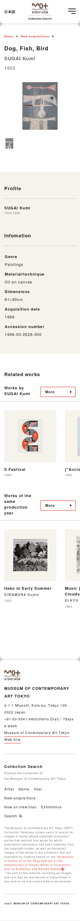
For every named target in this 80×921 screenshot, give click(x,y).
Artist (9, 789)
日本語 (10, 11)
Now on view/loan (20, 806)
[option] (40, 108)
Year (38, 789)
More (50, 391)
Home (8, 36)
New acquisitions (35, 36)
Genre (23, 789)
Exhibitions (51, 806)
